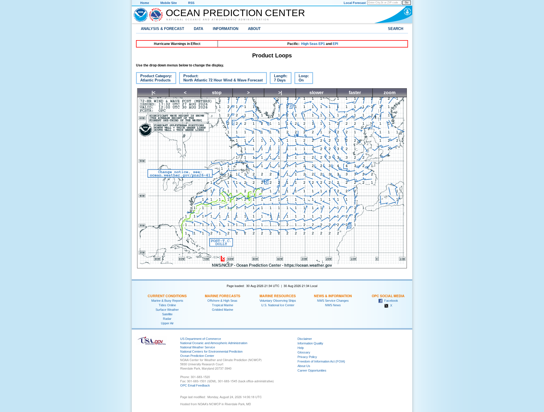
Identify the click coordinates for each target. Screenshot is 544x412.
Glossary (304, 352)
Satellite (167, 314)
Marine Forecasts (222, 295)
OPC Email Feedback (195, 385)
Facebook (390, 300)
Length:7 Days (278, 79)
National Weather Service (197, 347)
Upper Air (167, 323)
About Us (304, 366)
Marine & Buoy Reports (167, 300)
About (254, 29)
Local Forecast (355, 3)
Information (225, 29)
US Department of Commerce (200, 338)
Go (406, 2)
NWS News (333, 305)
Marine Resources (278, 295)
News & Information (333, 295)
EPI (335, 44)
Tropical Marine (222, 305)
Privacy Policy (307, 357)
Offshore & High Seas (222, 300)
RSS (191, 3)
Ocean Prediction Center (235, 12)
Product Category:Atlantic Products (154, 79)
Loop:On (301, 79)
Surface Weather (167, 309)
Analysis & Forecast (162, 29)
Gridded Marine (222, 309)
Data (198, 29)
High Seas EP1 (313, 44)
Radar (167, 318)
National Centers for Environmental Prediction (211, 351)
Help (301, 348)
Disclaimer (305, 338)
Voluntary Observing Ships (278, 300)
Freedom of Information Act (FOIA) (321, 361)
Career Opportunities (312, 370)
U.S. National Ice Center (277, 305)
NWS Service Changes (333, 300)
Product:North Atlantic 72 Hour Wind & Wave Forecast (221, 79)
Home (144, 3)
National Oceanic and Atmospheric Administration (217, 19)
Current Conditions (167, 295)
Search (395, 29)
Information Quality (310, 343)
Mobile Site (168, 3)
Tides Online (167, 305)
